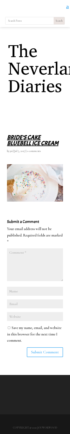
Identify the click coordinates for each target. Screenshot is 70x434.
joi (11, 151)
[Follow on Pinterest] (59, 12)
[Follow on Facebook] (51, 12)
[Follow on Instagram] (67, 12)
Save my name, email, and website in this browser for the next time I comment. (34, 334)
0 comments (34, 151)
